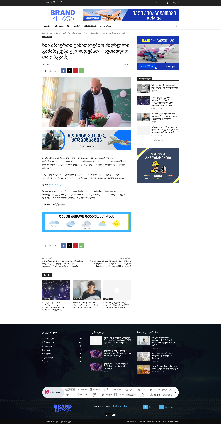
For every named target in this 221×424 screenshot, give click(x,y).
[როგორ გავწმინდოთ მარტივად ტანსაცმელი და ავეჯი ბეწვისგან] (143, 369)
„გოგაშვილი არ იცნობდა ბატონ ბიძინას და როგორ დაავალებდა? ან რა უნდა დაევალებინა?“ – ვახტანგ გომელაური (62, 263)
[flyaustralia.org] (142, 390)
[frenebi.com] (106, 390)
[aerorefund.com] (155, 390)
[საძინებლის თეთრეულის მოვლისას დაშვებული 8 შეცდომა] (143, 356)
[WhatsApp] (81, 70)
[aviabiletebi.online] (70, 390)
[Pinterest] (75, 70)
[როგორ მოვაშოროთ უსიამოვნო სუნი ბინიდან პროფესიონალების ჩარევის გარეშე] (143, 340)
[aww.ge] (118, 395)
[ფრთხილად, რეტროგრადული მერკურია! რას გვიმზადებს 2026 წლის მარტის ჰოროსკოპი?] (117, 290)
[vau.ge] (106, 395)
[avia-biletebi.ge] (82, 390)
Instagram (175, 3)
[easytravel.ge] (94, 395)
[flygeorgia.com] (167, 390)
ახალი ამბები (55, 33)
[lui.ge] (155, 395)
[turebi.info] (82, 395)
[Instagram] (167, 3)
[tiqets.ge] (118, 390)
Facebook (159, 3)
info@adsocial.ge (119, 406)
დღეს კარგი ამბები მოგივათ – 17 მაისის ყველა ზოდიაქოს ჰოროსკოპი (116, 366)
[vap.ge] (142, 395)
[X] (69, 70)
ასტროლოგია (108, 299)
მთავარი (45, 33)
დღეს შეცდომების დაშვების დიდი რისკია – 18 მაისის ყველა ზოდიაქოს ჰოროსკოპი (117, 353)
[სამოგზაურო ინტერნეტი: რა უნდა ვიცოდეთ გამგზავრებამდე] (143, 88)
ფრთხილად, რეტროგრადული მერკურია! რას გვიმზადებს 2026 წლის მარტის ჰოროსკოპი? (116, 305)
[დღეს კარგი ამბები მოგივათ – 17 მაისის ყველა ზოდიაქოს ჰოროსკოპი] (96, 367)
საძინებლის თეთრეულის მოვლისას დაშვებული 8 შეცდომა (162, 355)
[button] (176, 26)
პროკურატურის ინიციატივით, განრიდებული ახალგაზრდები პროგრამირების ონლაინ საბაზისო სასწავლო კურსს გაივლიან (110, 263)
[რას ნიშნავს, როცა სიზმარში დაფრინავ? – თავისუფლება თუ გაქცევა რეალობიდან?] (87, 290)
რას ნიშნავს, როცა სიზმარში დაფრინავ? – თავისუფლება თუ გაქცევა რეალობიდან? (85, 305)
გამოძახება (157, 140)
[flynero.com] (130, 390)
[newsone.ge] (167, 395)
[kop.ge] (130, 395)
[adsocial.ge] (53, 397)
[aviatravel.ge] (70, 395)
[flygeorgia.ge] (94, 390)
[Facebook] (151, 3)
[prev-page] (43, 315)
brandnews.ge (55, 184)
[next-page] (47, 315)
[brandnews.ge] (62, 16)
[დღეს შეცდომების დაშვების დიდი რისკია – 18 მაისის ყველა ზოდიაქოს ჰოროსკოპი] (96, 354)
